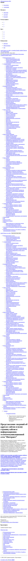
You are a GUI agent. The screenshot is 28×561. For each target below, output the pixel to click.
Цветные (6, 43)
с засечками (6, 7)
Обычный (6, 12)
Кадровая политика (10, 413)
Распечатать (4, 521)
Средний (6, 14)
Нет (4, 47)
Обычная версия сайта (6, 1)
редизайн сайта (7, 559)
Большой (6, 16)
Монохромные (7, 45)
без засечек (6, 5)
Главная (5, 411)
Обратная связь (4, 529)
